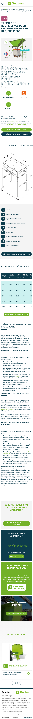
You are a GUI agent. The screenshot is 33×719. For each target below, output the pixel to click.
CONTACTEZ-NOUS (16, 556)
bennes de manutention (8, 409)
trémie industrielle (13, 121)
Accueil (3, 9)
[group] (16, 662)
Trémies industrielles (11, 9)
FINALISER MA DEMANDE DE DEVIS (16, 314)
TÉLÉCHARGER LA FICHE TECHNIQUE (16, 134)
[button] (19, 683)
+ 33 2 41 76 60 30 (16, 546)
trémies (18, 376)
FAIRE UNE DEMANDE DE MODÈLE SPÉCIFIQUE (16, 523)
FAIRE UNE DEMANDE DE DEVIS (16, 130)
